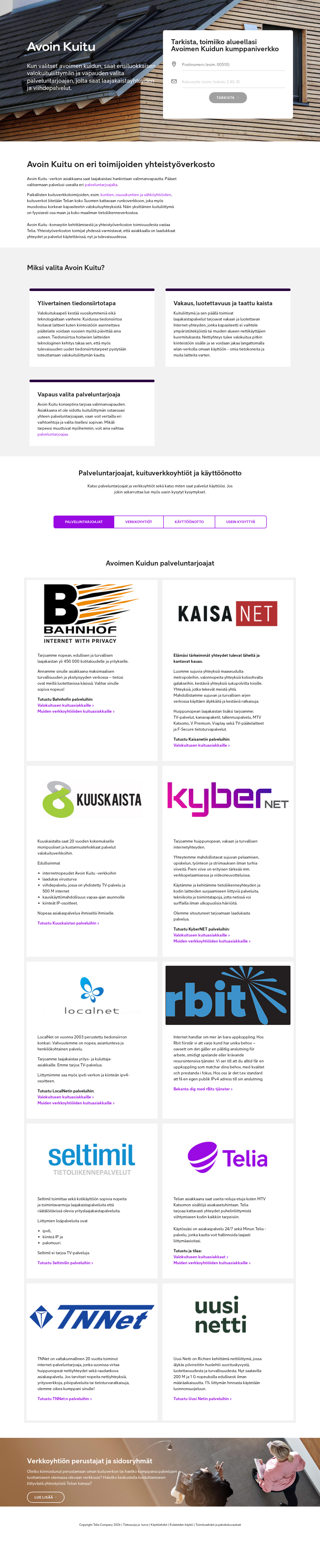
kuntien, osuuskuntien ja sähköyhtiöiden (135, 194)
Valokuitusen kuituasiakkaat (200, 1256)
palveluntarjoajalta (101, 184)
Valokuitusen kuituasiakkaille (64, 705)
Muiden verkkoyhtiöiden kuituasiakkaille (75, 711)
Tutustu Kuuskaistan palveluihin (67, 923)
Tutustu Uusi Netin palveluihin (201, 1398)
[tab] (84, 522)
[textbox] (233, 66)
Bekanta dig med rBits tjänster (202, 1089)
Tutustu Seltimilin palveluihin (64, 1262)
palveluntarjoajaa (53, 434)
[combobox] (233, 83)
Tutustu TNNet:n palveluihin (63, 1398)
